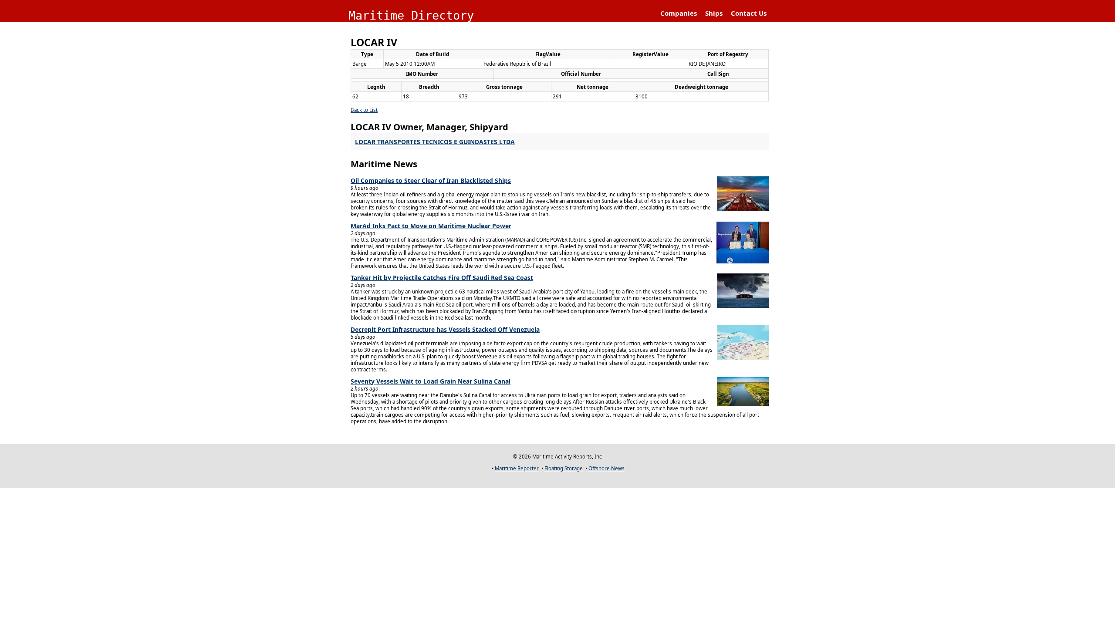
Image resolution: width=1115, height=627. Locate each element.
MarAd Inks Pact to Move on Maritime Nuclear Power (431, 226)
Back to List (364, 110)
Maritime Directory (411, 15)
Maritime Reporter (517, 468)
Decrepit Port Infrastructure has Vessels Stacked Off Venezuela (445, 329)
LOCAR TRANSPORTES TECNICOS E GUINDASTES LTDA (435, 142)
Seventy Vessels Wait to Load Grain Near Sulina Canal (430, 381)
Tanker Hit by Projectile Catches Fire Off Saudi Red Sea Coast (442, 277)
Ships (714, 13)
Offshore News (606, 468)
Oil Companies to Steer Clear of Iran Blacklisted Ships (431, 180)
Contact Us (749, 13)
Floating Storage (563, 468)
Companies (678, 13)
